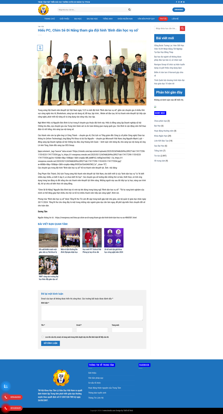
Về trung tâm (159, 161)
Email (79, 325)
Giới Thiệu (64, 19)
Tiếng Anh (108, 19)
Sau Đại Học (92, 19)
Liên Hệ (175, 19)
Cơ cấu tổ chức (94, 383)
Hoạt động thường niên (163, 131)
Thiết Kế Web (128, 410)
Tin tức (163, 19)
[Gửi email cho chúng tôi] (184, 2)
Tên (43, 325)
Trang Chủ (49, 19)
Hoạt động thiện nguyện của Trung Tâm (104, 388)
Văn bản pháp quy (146, 19)
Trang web (115, 325)
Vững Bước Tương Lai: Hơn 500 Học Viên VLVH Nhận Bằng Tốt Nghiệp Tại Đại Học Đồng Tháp (169, 48)
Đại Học (78, 19)
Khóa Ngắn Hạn (125, 19)
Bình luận (45, 303)
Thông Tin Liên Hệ (95, 398)
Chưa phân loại (160, 121)
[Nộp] (129, 9)
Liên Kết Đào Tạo (161, 141)
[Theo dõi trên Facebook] (176, 2)
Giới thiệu (92, 373)
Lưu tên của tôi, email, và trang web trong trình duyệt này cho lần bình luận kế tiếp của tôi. (77, 337)
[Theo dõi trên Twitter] (181, 2)
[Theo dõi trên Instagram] (179, 2)
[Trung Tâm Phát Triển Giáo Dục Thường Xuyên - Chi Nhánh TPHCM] (45, 9)
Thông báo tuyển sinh (97, 393)
